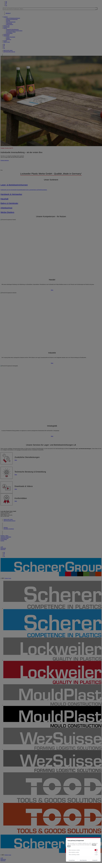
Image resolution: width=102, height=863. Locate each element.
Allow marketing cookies (74, 854)
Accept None (72, 860)
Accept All (94, 860)
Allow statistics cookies (74, 852)
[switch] (96, 850)
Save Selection (83, 860)
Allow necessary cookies (74, 850)
